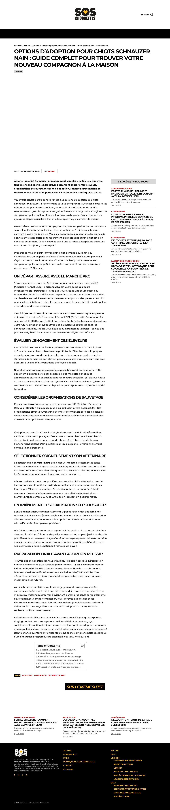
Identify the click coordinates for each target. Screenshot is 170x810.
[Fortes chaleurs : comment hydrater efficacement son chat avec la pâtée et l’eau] (36, 704)
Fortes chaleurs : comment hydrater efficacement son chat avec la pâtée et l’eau (133, 194)
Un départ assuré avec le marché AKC (57, 650)
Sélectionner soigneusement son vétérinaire (60, 660)
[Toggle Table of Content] (81, 646)
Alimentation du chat (121, 188)
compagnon (40, 675)
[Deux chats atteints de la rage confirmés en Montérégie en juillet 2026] (133, 704)
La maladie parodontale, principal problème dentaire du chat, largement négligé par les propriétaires (132, 218)
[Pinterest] (140, 171)
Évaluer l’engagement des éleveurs (55, 653)
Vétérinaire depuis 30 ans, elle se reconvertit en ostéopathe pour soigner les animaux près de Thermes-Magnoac (132, 267)
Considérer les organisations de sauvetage (59, 656)
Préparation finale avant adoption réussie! (59, 667)
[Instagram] (18, 775)
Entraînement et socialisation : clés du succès (61, 663)
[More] (153, 171)
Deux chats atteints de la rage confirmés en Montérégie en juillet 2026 (131, 243)
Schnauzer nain (56, 675)
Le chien (26, 45)
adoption (27, 675)
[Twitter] (134, 171)
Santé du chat (118, 212)
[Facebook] (128, 171)
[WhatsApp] (147, 171)
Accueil (17, 45)
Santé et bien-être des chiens (125, 261)
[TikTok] (22, 775)
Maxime (51, 171)
